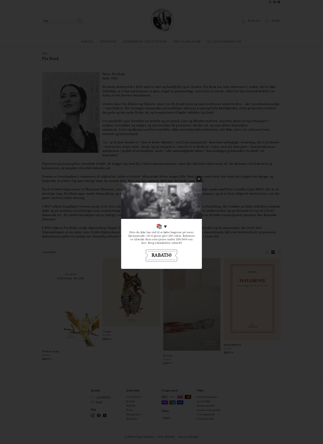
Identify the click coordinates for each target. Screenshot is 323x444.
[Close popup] (199, 179)
